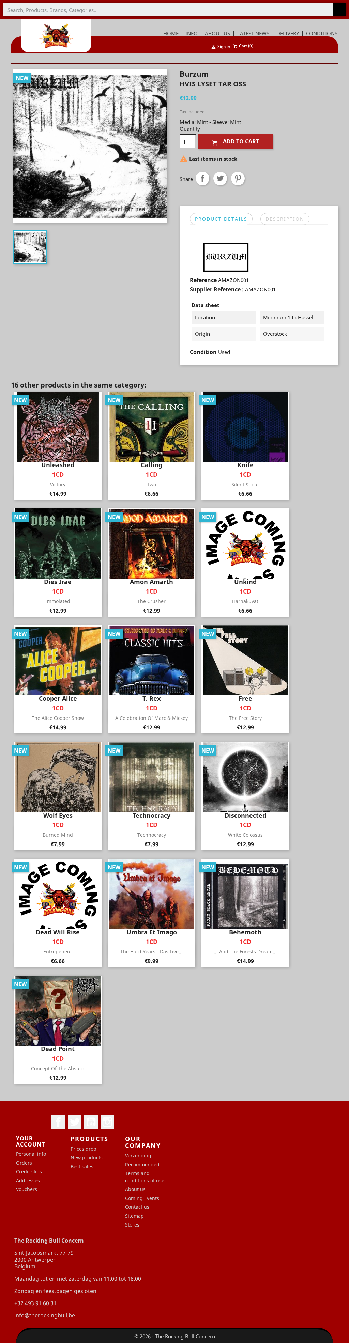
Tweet (220, 178)
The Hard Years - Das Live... (151, 951)
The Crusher (151, 601)
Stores (132, 1224)
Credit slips (29, 1171)
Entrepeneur (57, 951)
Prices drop (83, 1149)
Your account (30, 1141)
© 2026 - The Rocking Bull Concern (174, 1336)
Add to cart (235, 142)
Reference (203, 279)
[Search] (339, 9)
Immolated (57, 601)
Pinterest (238, 178)
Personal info (31, 1154)
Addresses (28, 1180)
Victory (57, 484)
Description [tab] (284, 219)
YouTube (91, 1122)
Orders (24, 1162)
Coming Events (142, 1198)
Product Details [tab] (221, 219)
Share (202, 178)
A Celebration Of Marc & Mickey (151, 718)
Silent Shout (245, 484)
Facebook (58, 1122)
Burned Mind (58, 835)
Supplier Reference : (217, 289)
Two (151, 484)
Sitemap (134, 1216)
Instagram (107, 1122)
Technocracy (151, 835)
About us (135, 1189)
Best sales (82, 1166)
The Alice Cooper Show (58, 718)
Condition (203, 352)
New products (87, 1157)
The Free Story (245, 718)
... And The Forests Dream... (245, 951)
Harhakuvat (245, 601)
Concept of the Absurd (58, 1068)
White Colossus (245, 835)
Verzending (138, 1155)
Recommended (142, 1164)
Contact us (137, 1207)
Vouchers (26, 1189)
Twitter (74, 1122)
